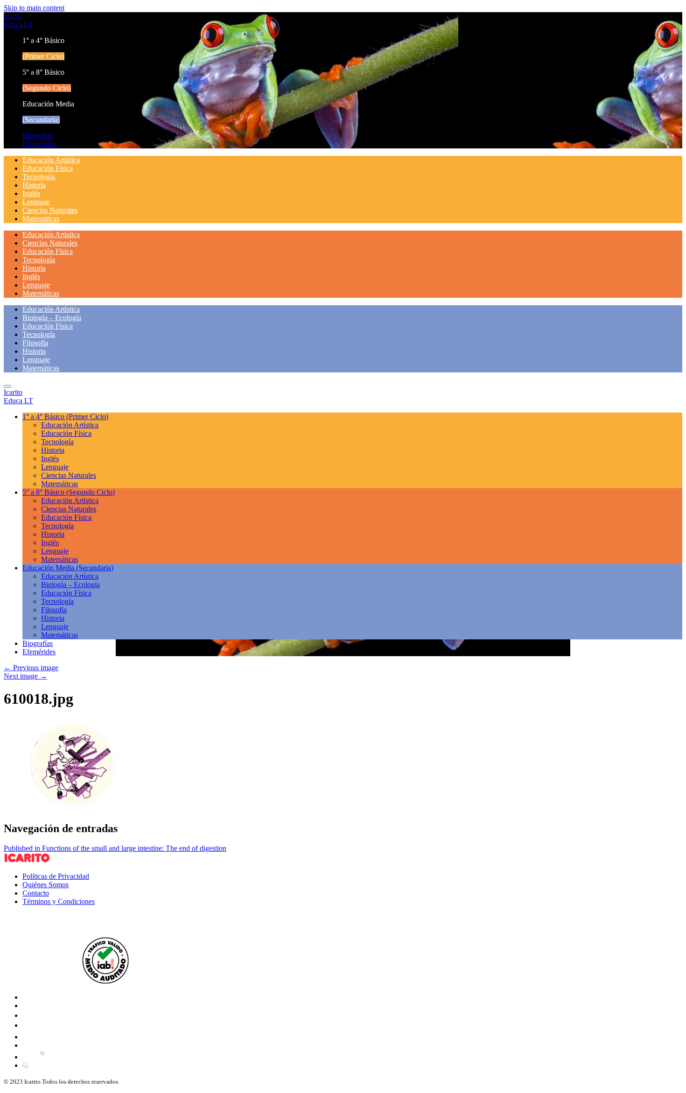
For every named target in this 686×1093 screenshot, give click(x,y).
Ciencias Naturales (49, 210)
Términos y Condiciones (58, 901)
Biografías (37, 136)
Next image (25, 676)
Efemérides (39, 144)
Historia (34, 185)
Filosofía (35, 343)
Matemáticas (40, 219)
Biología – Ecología (51, 318)
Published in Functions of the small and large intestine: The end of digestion (115, 848)
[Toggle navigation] (7, 386)
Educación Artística (51, 160)
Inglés (31, 193)
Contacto (35, 893)
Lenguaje (36, 202)
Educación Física (47, 168)
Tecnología (38, 177)
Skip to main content (34, 8)
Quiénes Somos (45, 885)
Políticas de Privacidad (55, 876)
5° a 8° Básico (68, 492)
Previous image (31, 668)
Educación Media (67, 568)
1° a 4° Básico (65, 416)
